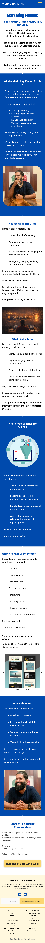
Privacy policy (33, 926)
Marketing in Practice (33, 918)
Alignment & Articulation (33, 913)
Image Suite (11, 931)
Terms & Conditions (33, 931)
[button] (3, 672)
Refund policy (33, 928)
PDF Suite (12, 933)
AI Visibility (33, 915)
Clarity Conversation (12, 920)
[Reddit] (25, 894)
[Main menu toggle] (40, 4)
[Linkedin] (19, 894)
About (12, 913)
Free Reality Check (11, 926)
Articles (11, 915)
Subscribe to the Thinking (32, 901)
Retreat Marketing (33, 920)
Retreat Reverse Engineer (11, 928)
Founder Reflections (12, 918)
